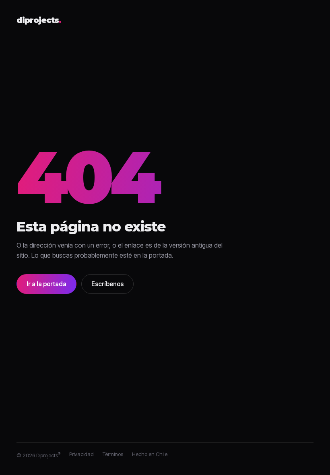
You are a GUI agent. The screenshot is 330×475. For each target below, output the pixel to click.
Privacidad (81, 454)
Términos (113, 454)
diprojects (38, 21)
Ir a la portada (46, 284)
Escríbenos (107, 284)
